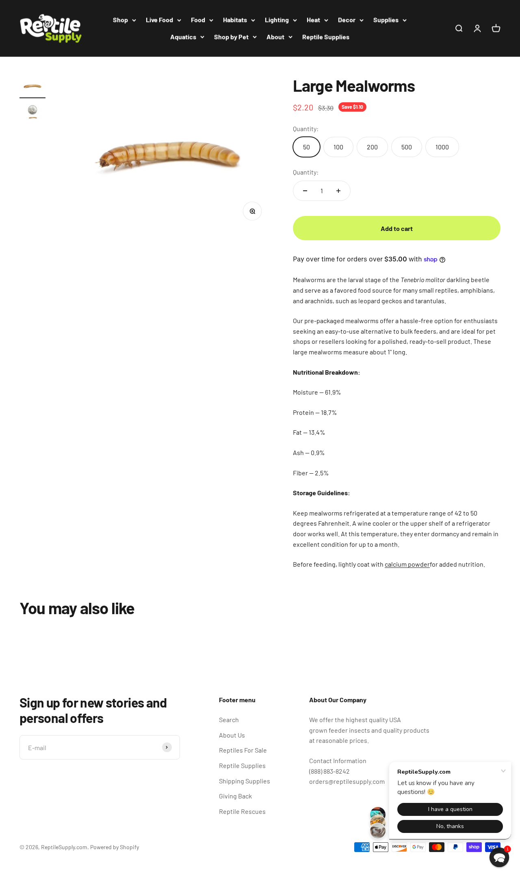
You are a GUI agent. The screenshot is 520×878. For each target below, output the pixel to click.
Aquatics (183, 37)
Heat (313, 20)
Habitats (235, 20)
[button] (499, 857)
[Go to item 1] (33, 87)
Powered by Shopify (114, 846)
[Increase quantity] (338, 191)
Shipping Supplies (244, 781)
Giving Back (235, 796)
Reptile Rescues (242, 811)
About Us (232, 735)
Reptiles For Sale (243, 750)
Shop (120, 20)
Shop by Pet (231, 37)
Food (198, 20)
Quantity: (305, 172)
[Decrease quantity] (305, 191)
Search (229, 719)
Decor (346, 20)
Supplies (386, 20)
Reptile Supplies (325, 37)
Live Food (159, 20)
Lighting (277, 20)
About (275, 37)
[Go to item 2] (33, 113)
